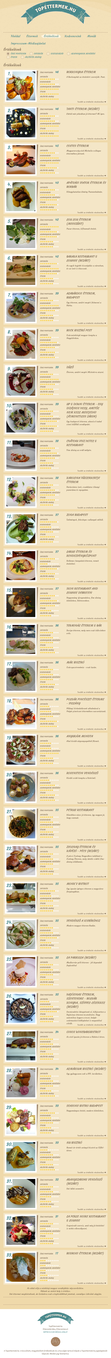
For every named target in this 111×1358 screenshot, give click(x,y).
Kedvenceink (73, 36)
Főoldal (15, 36)
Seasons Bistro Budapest (84, 1106)
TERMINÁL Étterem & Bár (84, 625)
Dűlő (70, 367)
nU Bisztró (74, 1142)
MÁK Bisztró (75, 662)
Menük (91, 36)
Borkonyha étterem (81, 72)
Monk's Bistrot (77, 884)
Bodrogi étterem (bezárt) (85, 1253)
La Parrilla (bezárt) (81, 957)
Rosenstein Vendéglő (82, 773)
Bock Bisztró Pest (79, 330)
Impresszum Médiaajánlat (55, 1332)
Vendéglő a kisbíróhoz (83, 920)
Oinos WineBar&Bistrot (83, 1032)
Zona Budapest (77, 515)
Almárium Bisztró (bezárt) (86, 1069)
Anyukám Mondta (79, 736)
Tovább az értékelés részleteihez (90, 102)
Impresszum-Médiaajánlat (28, 43)
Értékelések (51, 36)
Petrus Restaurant (80, 810)
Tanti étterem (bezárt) (83, 109)
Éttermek (32, 36)
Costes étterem (77, 146)
